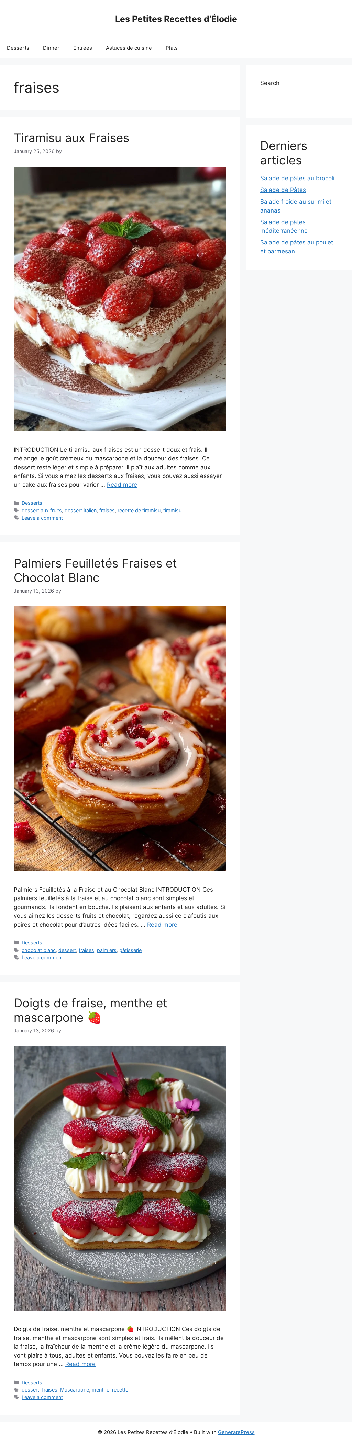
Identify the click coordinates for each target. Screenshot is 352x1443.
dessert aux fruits (42, 510)
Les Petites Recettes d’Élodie (176, 19)
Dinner (51, 48)
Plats (172, 48)
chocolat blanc (39, 950)
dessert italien (81, 510)
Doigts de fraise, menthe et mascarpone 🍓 (90, 1010)
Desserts (18, 48)
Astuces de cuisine (129, 48)
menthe (100, 1390)
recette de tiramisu (139, 510)
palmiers (107, 950)
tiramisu (172, 510)
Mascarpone (74, 1390)
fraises (107, 510)
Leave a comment (42, 518)
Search (269, 83)
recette (120, 1390)
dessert (67, 950)
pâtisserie (130, 950)
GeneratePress (236, 1432)
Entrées (82, 48)
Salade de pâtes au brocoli (297, 178)
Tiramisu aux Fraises (71, 137)
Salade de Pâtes (283, 189)
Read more (122, 484)
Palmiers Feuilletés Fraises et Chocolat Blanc (95, 570)
